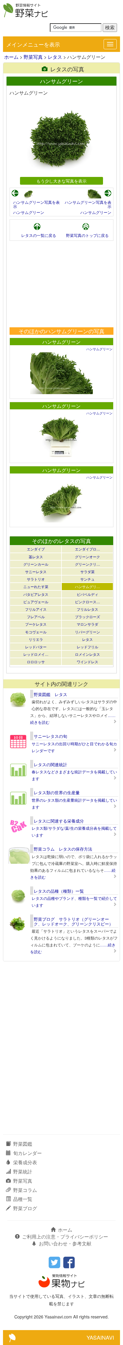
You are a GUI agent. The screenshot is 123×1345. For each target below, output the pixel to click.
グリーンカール (35, 564)
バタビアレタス (35, 594)
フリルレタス (87, 609)
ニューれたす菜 (35, 586)
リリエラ (36, 639)
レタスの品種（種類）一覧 (59, 891)
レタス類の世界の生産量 (57, 792)
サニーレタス (36, 571)
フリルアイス (36, 609)
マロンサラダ (87, 624)
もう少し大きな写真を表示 (61, 181)
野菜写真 (33, 56)
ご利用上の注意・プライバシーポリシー (65, 1236)
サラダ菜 (87, 571)
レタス (55, 56)
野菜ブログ (25, 1208)
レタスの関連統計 (50, 764)
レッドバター (36, 646)
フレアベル (36, 616)
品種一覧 (22, 1199)
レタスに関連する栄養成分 (59, 821)
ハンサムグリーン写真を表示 (36, 204)
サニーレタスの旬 (50, 736)
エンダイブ (36, 548)
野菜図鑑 (22, 1143)
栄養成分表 (25, 1162)
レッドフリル (87, 646)
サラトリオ (36, 579)
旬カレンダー (27, 1153)
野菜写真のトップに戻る (87, 235)
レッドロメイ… (35, 654)
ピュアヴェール (35, 601)
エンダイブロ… (87, 548)
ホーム (11, 56)
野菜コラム (25, 1190)
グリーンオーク (87, 556)
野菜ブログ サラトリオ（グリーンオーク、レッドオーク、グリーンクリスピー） (73, 921)
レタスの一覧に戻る (38, 235)
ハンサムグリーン (28, 212)
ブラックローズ (87, 616)
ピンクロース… (87, 601)
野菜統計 (22, 1171)
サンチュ (87, 579)
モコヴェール (36, 631)
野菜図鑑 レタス (50, 694)
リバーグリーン (87, 631)
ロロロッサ (36, 661)
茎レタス (36, 556)
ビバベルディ (87, 594)
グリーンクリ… (87, 564)
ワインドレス (87, 661)
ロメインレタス (87, 654)
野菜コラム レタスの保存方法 (63, 849)
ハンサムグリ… (87, 586)
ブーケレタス (36, 624)
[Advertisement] (61, 284)
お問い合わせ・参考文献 (65, 1243)
